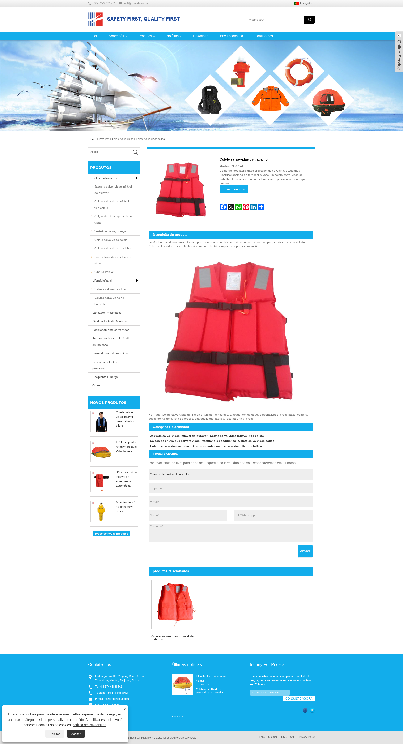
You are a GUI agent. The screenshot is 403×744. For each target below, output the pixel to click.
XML (292, 737)
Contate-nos (264, 36)
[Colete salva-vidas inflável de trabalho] (176, 604)
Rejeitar (55, 733)
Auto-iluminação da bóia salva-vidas (126, 507)
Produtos (145, 36)
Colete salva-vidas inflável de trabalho (172, 637)
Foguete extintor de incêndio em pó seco (111, 341)
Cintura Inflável (104, 272)
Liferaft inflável (102, 280)
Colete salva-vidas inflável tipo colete (111, 204)
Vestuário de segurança (110, 231)
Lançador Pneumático (107, 312)
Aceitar (76, 733)
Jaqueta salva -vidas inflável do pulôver (113, 189)
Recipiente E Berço (105, 377)
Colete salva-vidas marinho (112, 248)
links (262, 737)
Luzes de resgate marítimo (110, 353)
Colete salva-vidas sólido (150, 139)
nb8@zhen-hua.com (136, 3)
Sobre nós (116, 36)
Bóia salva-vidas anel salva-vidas (112, 260)
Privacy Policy (307, 737)
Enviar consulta (231, 36)
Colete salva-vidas (122, 139)
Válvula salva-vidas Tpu (110, 289)
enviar (305, 551)
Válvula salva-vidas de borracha (109, 301)
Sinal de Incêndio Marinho (109, 321)
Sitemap (273, 737)
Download (200, 36)
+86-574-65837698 (117, 692)
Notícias (172, 36)
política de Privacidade (89, 725)
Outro (96, 385)
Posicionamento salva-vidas (110, 330)
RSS (284, 737)
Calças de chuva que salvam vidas (113, 219)
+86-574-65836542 (110, 686)
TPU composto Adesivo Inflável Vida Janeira (126, 447)
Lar (94, 36)
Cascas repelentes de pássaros (106, 365)
